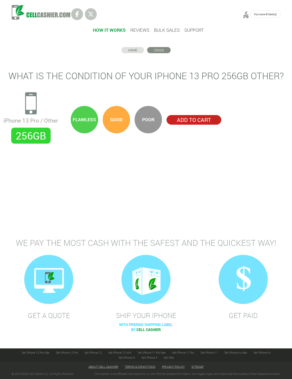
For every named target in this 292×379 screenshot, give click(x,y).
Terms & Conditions (140, 367)
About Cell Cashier (103, 367)
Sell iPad (169, 357)
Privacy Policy (173, 367)
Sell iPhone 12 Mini (119, 352)
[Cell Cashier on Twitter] (91, 14)
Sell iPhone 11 (209, 352)
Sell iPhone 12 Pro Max (36, 352)
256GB (159, 50)
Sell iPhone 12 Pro (67, 352)
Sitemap (197, 367)
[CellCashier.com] (41, 7)
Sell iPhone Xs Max (235, 352)
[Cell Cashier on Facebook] (77, 14)
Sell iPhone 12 (93, 352)
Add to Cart (194, 120)
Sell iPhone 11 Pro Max (152, 352)
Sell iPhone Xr (126, 357)
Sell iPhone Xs (262, 352)
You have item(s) (265, 14)
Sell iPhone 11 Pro (183, 352)
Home (132, 50)
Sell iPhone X (149, 357)
